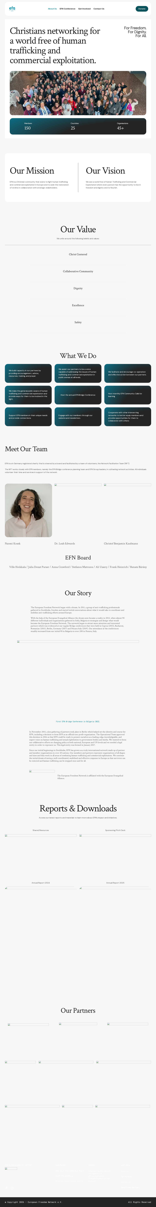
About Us (52, 8)
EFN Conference (67, 8)
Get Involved (84, 8)
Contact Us (98, 8)
